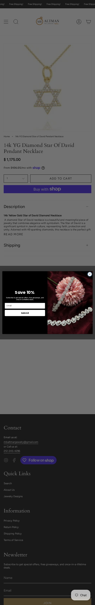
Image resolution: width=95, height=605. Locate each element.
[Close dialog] (90, 274)
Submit (25, 312)
